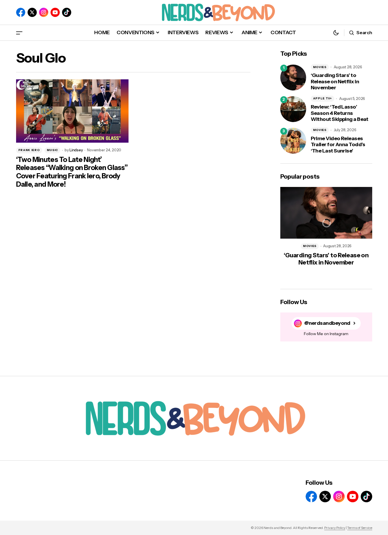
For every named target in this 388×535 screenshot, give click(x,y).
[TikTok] (66, 12)
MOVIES (320, 67)
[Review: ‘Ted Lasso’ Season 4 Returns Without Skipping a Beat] (293, 109)
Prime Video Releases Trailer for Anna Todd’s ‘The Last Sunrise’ (338, 145)
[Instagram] (43, 12)
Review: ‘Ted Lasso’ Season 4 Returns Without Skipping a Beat (339, 113)
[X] (32, 12)
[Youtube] (55, 12)
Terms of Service (359, 528)
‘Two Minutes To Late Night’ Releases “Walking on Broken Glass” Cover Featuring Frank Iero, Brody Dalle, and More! (72, 172)
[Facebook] (20, 12)
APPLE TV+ (322, 98)
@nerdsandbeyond (327, 323)
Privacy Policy (334, 528)
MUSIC (52, 150)
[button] (19, 32)
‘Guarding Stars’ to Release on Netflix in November (335, 81)
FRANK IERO (29, 150)
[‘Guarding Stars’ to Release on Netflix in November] (293, 77)
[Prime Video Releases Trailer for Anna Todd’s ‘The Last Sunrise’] (293, 141)
